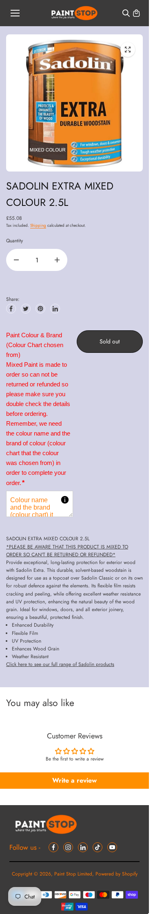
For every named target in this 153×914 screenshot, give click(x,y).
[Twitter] (26, 309)
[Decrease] (16, 260)
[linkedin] (83, 847)
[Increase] (57, 260)
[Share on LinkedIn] (55, 309)
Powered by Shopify (116, 874)
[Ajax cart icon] (136, 13)
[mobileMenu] (15, 13)
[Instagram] (68, 847)
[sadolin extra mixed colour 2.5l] (128, 50)
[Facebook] (11, 309)
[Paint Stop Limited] (74, 13)
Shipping (38, 225)
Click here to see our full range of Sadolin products (60, 664)
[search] (126, 13)
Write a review (74, 780)
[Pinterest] (40, 309)
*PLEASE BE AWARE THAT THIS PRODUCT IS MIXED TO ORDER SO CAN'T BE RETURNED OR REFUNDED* (67, 550)
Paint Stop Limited (73, 874)
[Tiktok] (97, 847)
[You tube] (112, 847)
